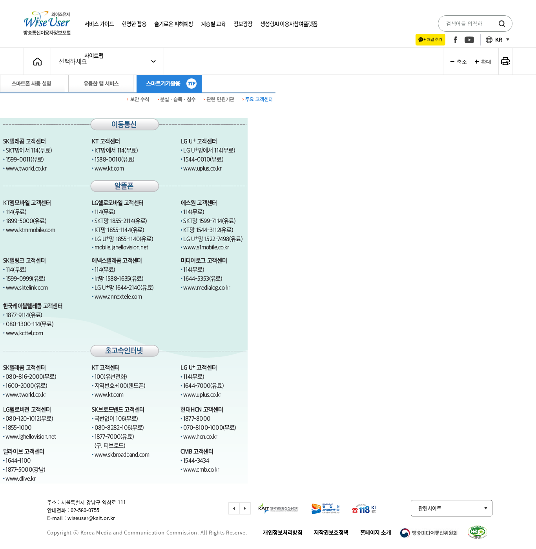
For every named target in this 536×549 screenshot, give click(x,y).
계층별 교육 (213, 23)
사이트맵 (93, 55)
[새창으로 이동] (275, 508)
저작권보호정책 (331, 532)
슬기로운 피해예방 (173, 23)
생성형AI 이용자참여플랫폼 (288, 23)
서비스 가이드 (99, 23)
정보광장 (242, 23)
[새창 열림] (430, 39)
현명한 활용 (134, 23)
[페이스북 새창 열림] (455, 39)
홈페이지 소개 (375, 532)
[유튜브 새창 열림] (469, 39)
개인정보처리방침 (282, 532)
